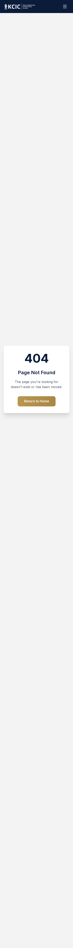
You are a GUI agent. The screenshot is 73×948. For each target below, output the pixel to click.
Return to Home (36, 401)
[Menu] (65, 6)
